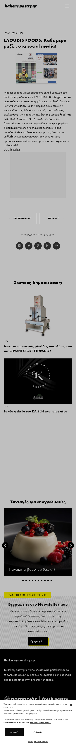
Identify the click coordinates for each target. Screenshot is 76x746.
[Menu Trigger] (67, 6)
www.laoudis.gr (12, 149)
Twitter (29, 246)
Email (56, 246)
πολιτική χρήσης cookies (40, 722)
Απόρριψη (38, 732)
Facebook (19, 246)
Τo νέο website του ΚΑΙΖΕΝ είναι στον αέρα (35, 411)
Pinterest (38, 246)
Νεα (6, 341)
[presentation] (5, 545)
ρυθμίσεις (33, 713)
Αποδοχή (14, 732)
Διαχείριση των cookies (38, 741)
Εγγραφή (36, 641)
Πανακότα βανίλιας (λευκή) (32, 569)
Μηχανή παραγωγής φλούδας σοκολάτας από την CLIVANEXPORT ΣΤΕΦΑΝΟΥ (38, 348)
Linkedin (47, 246)
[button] (23, 580)
